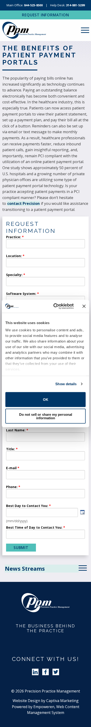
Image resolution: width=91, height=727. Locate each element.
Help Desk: (67, 5)
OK (45, 400)
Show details (66, 384)
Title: (10, 449)
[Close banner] (84, 306)
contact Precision (23, 203)
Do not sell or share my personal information (45, 416)
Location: (14, 256)
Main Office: (25, 5)
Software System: (21, 294)
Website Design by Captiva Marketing (46, 700)
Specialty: (14, 275)
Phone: (12, 487)
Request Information (45, 14)
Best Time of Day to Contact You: (34, 528)
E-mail (11, 468)
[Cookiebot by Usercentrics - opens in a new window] (55, 306)
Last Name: (16, 430)
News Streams (25, 568)
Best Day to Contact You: (27, 506)
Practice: (13, 237)
